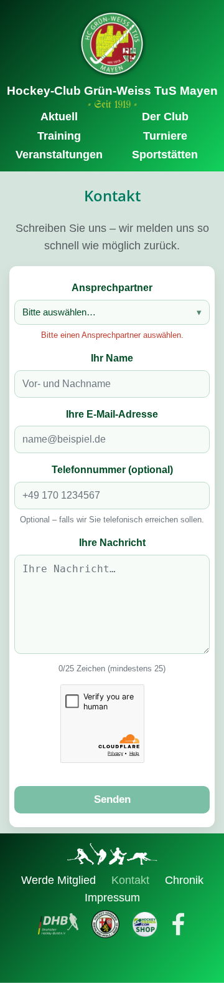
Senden (112, 799)
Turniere (165, 136)
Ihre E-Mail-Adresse (112, 414)
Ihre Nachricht (112, 542)
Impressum (112, 897)
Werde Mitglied (60, 880)
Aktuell (59, 116)
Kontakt (131, 880)
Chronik (184, 880)
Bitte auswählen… (59, 312)
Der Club (165, 116)
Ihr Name (112, 358)
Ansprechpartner (112, 287)
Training (59, 136)
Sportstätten (165, 154)
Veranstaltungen (59, 154)
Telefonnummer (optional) (112, 469)
